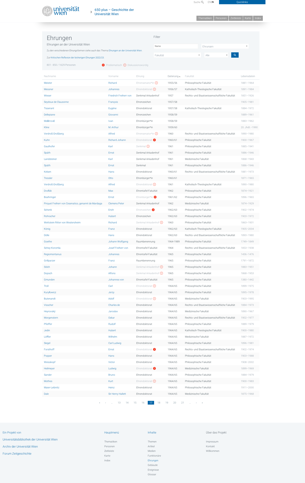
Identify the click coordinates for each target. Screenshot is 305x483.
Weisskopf (49, 362)
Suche (197, 2)
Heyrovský (49, 311)
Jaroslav (113, 311)
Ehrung (140, 76)
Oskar (111, 317)
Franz (111, 228)
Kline (46, 127)
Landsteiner (50, 159)
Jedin (47, 330)
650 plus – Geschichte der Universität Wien (114, 12)
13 (119, 402)
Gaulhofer (49, 146)
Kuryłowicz (50, 292)
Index (258, 18)
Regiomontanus (52, 254)
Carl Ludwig (114, 343)
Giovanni (113, 114)
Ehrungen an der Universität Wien (125, 50)
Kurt (110, 381)
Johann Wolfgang (118, 241)
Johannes (113, 89)
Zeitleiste (236, 18)
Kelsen (47, 171)
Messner (48, 89)
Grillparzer (49, 260)
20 (174, 402)
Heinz (111, 387)
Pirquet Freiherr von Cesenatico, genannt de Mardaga (73, 203)
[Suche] (235, 54)
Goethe (48, 241)
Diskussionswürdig (137, 65)
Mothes (48, 381)
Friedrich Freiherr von (119, 95)
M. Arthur (113, 127)
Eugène (112, 108)
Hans (111, 171)
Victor (111, 362)
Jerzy (111, 292)
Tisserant (49, 108)
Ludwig (112, 368)
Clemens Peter (116, 203)
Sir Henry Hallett (117, 393)
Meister (48, 82)
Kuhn (47, 140)
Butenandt (50, 298)
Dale (46, 393)
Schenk (48, 209)
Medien (152, 451)
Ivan (110, 121)
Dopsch (48, 273)
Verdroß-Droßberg (54, 133)
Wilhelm (112, 336)
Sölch (47, 266)
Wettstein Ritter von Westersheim (62, 222)
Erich (111, 209)
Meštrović (49, 121)
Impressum (212, 441)
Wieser (47, 95)
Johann (112, 266)
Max (110, 190)
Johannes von (116, 279)
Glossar (152, 474)
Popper (48, 355)
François (113, 101)
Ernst (111, 152)
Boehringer (50, 197)
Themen (152, 441)
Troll (46, 286)
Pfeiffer (48, 324)
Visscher (48, 305)
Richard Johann (117, 140)
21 (182, 402)
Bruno (111, 374)
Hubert (112, 216)
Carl (110, 286)
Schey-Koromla (52, 247)
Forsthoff (49, 349)
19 (166, 402)
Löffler (47, 336)
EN (209, 2)
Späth (47, 152)
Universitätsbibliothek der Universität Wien (30, 439)
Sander (48, 374)
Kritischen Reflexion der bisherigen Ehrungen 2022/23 (77, 57)
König (47, 228)
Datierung (173, 76)
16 (143, 402)
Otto (110, 178)
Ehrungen (153, 460)
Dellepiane (49, 114)
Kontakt (210, 446)
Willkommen (212, 451)
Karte (248, 18)
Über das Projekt (216, 432)
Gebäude (153, 465)
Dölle (46, 235)
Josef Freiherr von (118, 247)
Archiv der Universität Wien (20, 446)
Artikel (151, 446)
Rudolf (112, 324)
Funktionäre (154, 455)
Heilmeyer (49, 368)
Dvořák (48, 190)
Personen (221, 18)
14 (127, 402)
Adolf (111, 298)
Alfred (111, 133)
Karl (110, 146)
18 (158, 402)
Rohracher (49, 216)
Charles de (114, 305)
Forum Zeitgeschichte (17, 453)
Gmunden (49, 279)
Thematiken (205, 18)
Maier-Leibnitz (51, 387)
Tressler (48, 178)
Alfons (111, 273)
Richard (112, 82)
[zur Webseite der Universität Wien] (60, 11)
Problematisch (114, 65)
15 (135, 402)
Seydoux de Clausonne (56, 101)
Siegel (47, 343)
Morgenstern (51, 317)
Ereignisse (153, 469)
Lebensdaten (248, 76)
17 (150, 402)
